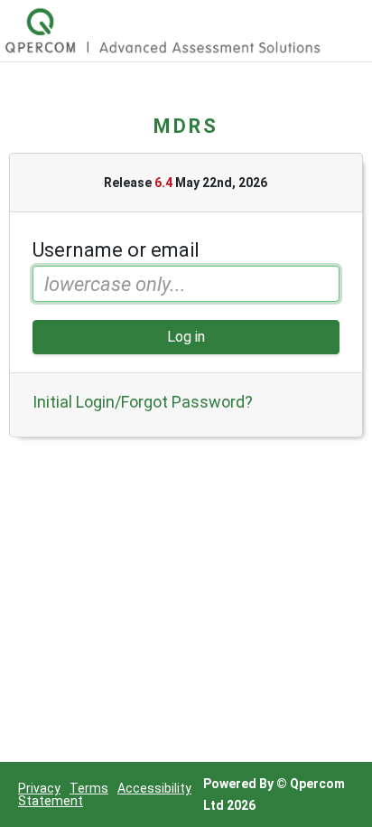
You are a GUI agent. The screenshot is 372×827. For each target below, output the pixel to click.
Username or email (116, 250)
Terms (89, 788)
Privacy (39, 788)
